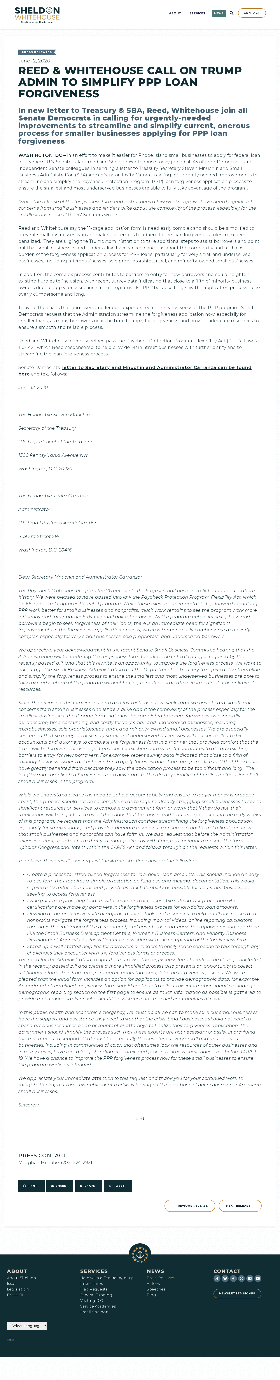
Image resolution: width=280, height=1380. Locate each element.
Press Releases (37, 52)
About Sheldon (21, 1278)
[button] (31, 1186)
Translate (27, 1340)
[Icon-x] (241, 1278)
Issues (13, 1284)
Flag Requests (93, 1289)
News (155, 1271)
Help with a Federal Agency (106, 1278)
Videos (153, 1284)
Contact (227, 1271)
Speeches (156, 1289)
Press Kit (15, 1295)
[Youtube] (257, 1278)
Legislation (18, 1289)
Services (94, 1271)
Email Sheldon (94, 1312)
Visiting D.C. (92, 1301)
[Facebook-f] (233, 1278)
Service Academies (98, 1306)
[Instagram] (249, 1278)
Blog (151, 1295)
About (17, 1271)
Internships (91, 1284)
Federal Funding (96, 1295)
